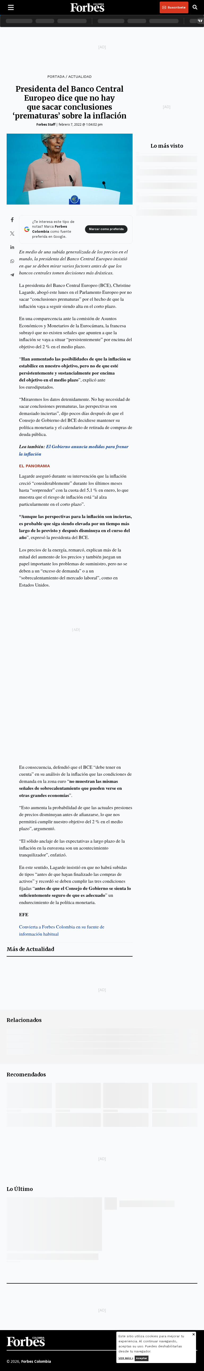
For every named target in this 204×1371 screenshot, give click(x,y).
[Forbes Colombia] (87, 7)
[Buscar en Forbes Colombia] (195, 7)
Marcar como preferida (106, 229)
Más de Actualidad (30, 949)
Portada (55, 76)
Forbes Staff (45, 124)
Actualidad (80, 76)
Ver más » (125, 1358)
